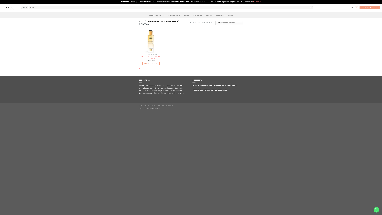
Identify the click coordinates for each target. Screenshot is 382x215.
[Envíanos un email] (151, 96)
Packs (230, 15)
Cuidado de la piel (156, 15)
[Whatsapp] (376, 210)
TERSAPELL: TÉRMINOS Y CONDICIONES (209, 90)
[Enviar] (311, 7)
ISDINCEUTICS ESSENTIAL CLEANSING (151, 57)
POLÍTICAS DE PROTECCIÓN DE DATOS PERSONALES (215, 85)
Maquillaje (197, 15)
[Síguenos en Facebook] (141, 96)
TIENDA (146, 105)
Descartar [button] (257, 2)
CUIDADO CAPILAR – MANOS (178, 15)
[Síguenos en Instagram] (146, 96)
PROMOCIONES (156, 105)
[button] (140, 68)
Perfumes (220, 15)
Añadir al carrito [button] (151, 63)
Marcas (209, 15)
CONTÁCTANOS (167, 105)
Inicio (141, 21)
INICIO (141, 105)
